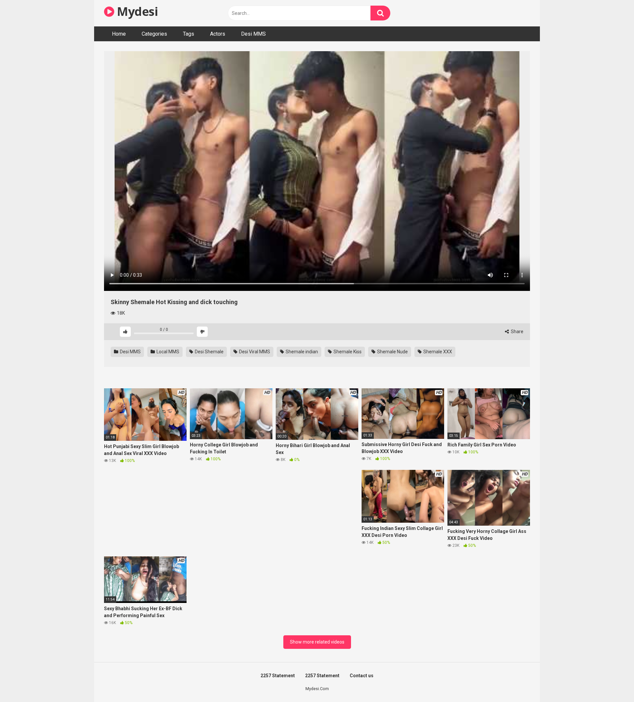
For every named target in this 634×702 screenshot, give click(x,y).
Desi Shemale (209, 351)
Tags (188, 34)
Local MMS (167, 351)
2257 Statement (278, 675)
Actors (217, 34)
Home (119, 34)
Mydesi (136, 11)
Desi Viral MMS (254, 351)
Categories (154, 34)
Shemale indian (301, 351)
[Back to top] (612, 682)
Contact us (361, 675)
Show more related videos (317, 642)
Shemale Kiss (347, 351)
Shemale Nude (392, 351)
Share (516, 331)
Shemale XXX (437, 351)
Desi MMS (253, 34)
